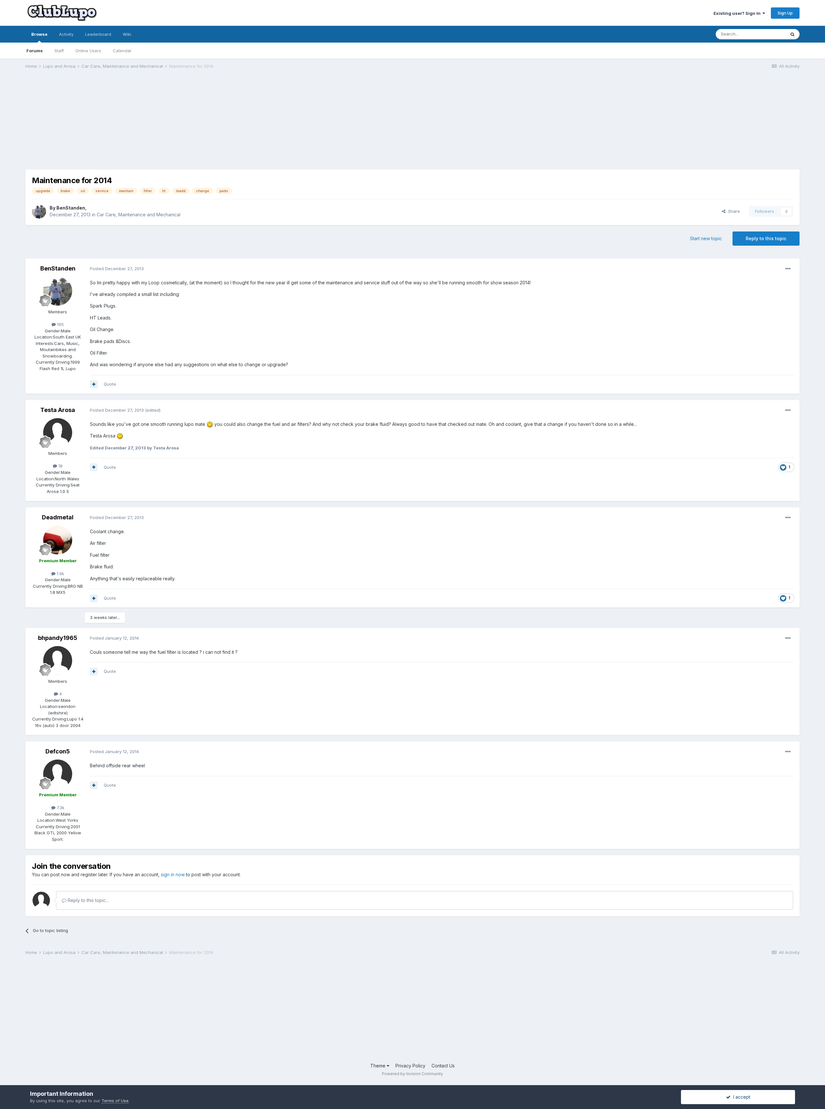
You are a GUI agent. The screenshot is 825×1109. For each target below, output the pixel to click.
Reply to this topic (766, 238)
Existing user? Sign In (737, 13)
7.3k (59, 807)
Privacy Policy (410, 1065)
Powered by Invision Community (412, 1073)
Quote (110, 384)
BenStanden (70, 208)
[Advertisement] (142, 124)
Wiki (127, 34)
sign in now (173, 874)
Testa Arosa (57, 410)
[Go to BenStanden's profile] (39, 211)
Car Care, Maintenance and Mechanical (138, 214)
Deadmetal (57, 517)
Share (732, 211)
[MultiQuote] (94, 384)
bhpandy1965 (57, 637)
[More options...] (787, 269)
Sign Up (785, 12)
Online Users (88, 50)
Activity (66, 34)
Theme (378, 1065)
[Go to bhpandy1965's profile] (57, 660)
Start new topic (706, 238)
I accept (740, 1097)
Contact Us (443, 1065)
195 (60, 324)
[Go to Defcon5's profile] (57, 774)
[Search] (792, 34)
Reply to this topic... (87, 900)
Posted (117, 268)
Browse (39, 34)
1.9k (59, 573)
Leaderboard (98, 34)
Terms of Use (115, 1100)
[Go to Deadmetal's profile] (57, 539)
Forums (34, 50)
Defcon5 (57, 751)
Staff (59, 50)
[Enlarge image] (210, 424)
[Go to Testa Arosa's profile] (57, 432)
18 (60, 465)
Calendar (122, 50)
